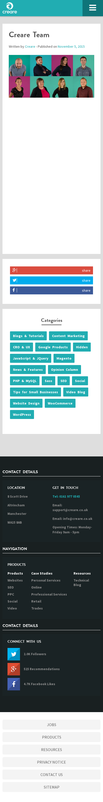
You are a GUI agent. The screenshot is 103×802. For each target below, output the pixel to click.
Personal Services (45, 580)
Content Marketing (68, 336)
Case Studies (41, 573)
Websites (15, 580)
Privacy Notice (51, 762)
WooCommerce (60, 403)
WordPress (22, 414)
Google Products (53, 347)
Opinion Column (64, 369)
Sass (48, 381)
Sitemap (52, 787)
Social (80, 381)
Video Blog (75, 392)
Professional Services (49, 594)
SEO (63, 381)
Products (15, 573)
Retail (36, 601)
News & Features (28, 369)
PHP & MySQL (24, 381)
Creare (30, 46)
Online (36, 587)
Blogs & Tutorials (28, 336)
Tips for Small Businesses (35, 392)
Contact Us (51, 774)
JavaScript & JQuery (30, 358)
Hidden (82, 347)
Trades (37, 608)
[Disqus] (51, 180)
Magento (64, 358)
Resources (82, 573)
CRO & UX (21, 347)
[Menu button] (92, 8)
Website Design (26, 403)
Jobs (51, 724)
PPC (11, 594)
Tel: (66, 496)
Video (12, 608)
